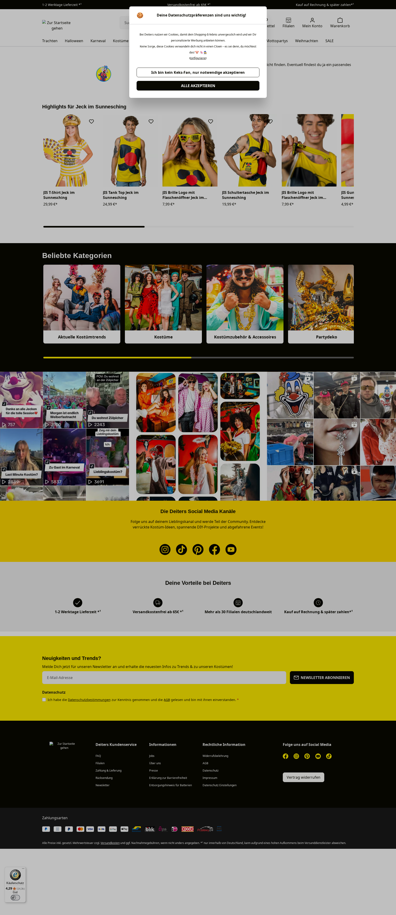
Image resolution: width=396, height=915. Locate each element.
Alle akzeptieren (198, 85)
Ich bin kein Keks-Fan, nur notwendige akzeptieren (198, 72)
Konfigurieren (198, 58)
